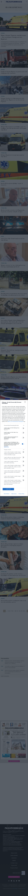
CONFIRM (8, 489)
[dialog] (14, 448)
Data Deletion (6, 493)
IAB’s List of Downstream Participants (15, 421)
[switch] (23, 428)
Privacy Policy (21, 493)
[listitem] (14, 425)
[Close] (25, 402)
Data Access (14, 493)
